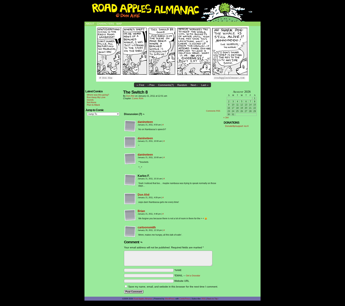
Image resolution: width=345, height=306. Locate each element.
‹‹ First (140, 85)
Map (119, 23)
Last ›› (204, 85)
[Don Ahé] (130, 203)
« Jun (226, 117)
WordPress (170, 299)
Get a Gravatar (193, 275)
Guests (90, 100)
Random (182, 85)
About (90, 23)
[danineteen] (130, 131)
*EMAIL (187, 275)
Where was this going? (98, 95)
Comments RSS (213, 111)
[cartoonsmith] (130, 236)
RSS (204, 299)
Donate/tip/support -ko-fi (237, 126)
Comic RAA (137, 98)
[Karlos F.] (130, 180)
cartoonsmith (147, 227)
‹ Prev (151, 85)
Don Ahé (130, 96)
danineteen (145, 121)
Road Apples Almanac (143, 299)
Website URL (181, 280)
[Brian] (130, 220)
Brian (141, 211)
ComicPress (184, 299)
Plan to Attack (93, 105)
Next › (194, 85)
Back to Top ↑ (213, 299)
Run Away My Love (96, 97)
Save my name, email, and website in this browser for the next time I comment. (173, 286)
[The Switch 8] (172, 54)
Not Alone (91, 102)
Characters (105, 23)
